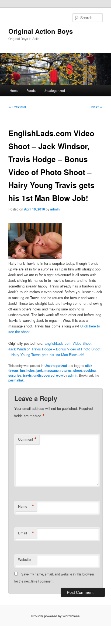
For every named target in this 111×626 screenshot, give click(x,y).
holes (30, 370)
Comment (27, 439)
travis (27, 375)
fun (22, 370)
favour (13, 370)
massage (51, 370)
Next (97, 106)
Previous (17, 106)
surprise (14, 375)
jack (39, 370)
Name (26, 506)
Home (14, 90)
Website (24, 559)
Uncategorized (54, 90)
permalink (16, 380)
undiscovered (43, 375)
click (88, 365)
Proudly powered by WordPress (55, 616)
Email (26, 533)
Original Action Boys (40, 31)
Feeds (31, 90)
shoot (77, 370)
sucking (90, 370)
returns (66, 370)
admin (55, 209)
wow (59, 375)
